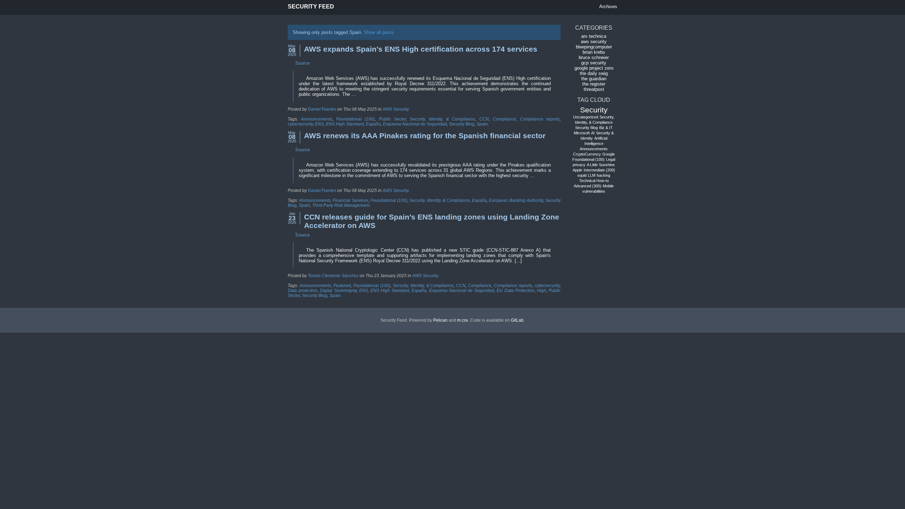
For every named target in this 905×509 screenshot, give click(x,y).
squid (581, 175)
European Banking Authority (516, 200)
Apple (577, 170)
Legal (610, 159)
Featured (342, 285)
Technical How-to (594, 181)
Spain (482, 124)
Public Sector (392, 119)
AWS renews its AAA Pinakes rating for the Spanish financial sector (424, 135)
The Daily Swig (594, 73)
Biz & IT (606, 127)
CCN (484, 119)
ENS (319, 124)
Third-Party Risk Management (340, 205)
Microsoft (582, 133)
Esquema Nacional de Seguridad (415, 124)
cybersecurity (300, 124)
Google (608, 154)
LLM (591, 175)
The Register (593, 84)
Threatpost (594, 89)
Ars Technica (593, 36)
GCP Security (593, 62)
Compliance (504, 119)
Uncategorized (585, 117)
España (373, 124)
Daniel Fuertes (322, 109)
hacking (603, 175)
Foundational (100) (355, 119)
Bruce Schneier (594, 57)
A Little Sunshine (601, 165)
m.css (462, 320)
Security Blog (461, 124)
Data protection (302, 290)
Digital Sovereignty (338, 290)
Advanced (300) (587, 186)
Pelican (440, 320)
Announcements (316, 119)
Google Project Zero (593, 68)
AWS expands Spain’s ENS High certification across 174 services (420, 49)
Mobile (608, 186)
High (541, 290)
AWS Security (395, 109)
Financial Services (350, 200)
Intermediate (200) (599, 170)
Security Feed (311, 7)
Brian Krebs (594, 52)
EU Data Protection (515, 290)
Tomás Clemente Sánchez (333, 275)
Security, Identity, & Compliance (442, 119)
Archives (608, 6)
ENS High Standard (345, 124)
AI (593, 133)
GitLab (517, 320)
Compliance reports (540, 119)
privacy (579, 165)
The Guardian (593, 78)
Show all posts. (379, 32)
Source (302, 63)
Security (594, 110)
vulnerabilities (593, 191)
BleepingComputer (594, 46)
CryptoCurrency (587, 154)
